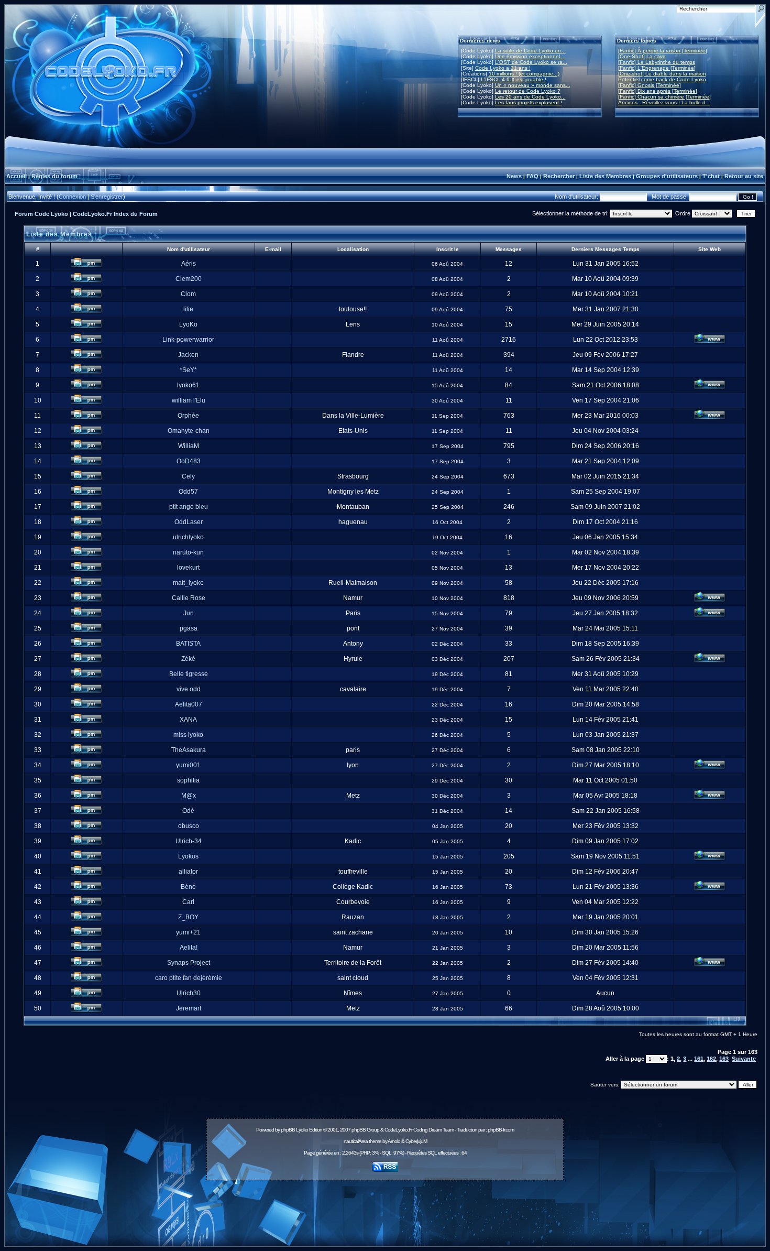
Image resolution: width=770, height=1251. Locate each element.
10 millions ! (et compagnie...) (524, 74)
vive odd (189, 689)
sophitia (188, 780)
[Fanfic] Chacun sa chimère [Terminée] (664, 97)
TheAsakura (188, 750)
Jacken (188, 354)
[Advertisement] (385, 1207)
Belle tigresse (188, 674)
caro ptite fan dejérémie (188, 978)
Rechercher (559, 176)
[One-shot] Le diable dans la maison (662, 74)
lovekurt (188, 567)
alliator (188, 871)
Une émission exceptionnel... (530, 56)
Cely (188, 476)
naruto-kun (188, 552)
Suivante (744, 1059)
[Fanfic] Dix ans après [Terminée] (657, 91)
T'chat (711, 176)
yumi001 (188, 765)
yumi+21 (188, 932)
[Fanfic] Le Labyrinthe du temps (656, 62)
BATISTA (188, 643)
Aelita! (188, 947)
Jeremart (188, 1008)
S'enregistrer (107, 196)
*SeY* (188, 370)
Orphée (188, 415)
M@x (188, 795)
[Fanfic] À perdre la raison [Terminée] (662, 50)
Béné (188, 886)
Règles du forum (54, 176)
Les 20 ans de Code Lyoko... (530, 97)
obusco (188, 826)
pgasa (188, 628)
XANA (188, 719)
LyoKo (188, 324)
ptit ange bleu (188, 506)
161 (698, 1059)
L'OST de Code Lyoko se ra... (531, 62)
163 (724, 1059)
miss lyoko (188, 734)
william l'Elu (188, 400)
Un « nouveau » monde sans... (532, 85)
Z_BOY (188, 917)
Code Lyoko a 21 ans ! (503, 68)
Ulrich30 (189, 993)
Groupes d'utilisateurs (667, 176)
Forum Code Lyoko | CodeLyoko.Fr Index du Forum (86, 214)
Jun (188, 613)
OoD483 (189, 461)
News (514, 176)
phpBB (288, 1130)
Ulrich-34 (188, 841)
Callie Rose (188, 598)
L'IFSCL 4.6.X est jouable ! (513, 79)
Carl (188, 902)
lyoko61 (188, 385)
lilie (188, 309)
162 (711, 1059)
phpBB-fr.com (501, 1130)
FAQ (532, 176)
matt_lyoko (188, 582)
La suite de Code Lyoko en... (530, 50)
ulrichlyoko (188, 537)
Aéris (188, 263)
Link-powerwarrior (188, 339)
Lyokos (188, 856)
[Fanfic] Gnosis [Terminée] (649, 85)
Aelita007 (188, 704)
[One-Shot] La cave (642, 56)
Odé (188, 810)
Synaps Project (188, 962)
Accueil (16, 176)
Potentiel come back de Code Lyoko (662, 79)
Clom (188, 294)
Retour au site (743, 176)
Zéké (188, 658)
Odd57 (188, 491)
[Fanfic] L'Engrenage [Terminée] (657, 68)
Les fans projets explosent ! (528, 102)
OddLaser (188, 522)
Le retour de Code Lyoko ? (527, 91)
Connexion (72, 196)
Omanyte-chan (189, 430)
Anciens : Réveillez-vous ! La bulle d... (664, 102)
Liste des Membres (605, 176)
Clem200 (188, 278)
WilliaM (188, 446)
